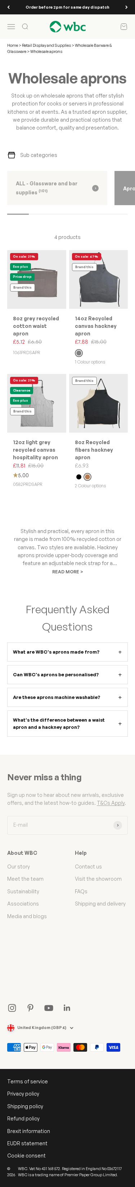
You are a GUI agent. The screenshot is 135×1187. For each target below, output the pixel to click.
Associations (23, 904)
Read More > (67, 571)
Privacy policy (23, 1094)
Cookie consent (26, 1155)
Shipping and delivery (100, 904)
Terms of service (27, 1081)
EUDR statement (27, 1143)
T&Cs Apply (111, 803)
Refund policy (23, 1118)
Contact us (88, 866)
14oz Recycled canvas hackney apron (96, 326)
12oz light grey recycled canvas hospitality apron (35, 449)
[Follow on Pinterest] (30, 1008)
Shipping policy (25, 1106)
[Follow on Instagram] (12, 1008)
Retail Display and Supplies (47, 45)
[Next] (126, 7)
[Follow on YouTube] (49, 1008)
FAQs (81, 891)
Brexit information (28, 1131)
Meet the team (25, 879)
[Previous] (8, 7)
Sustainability (23, 891)
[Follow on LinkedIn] (67, 1008)
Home (12, 45)
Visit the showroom (98, 879)
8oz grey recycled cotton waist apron (36, 326)
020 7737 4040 (72, 8)
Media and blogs (27, 916)
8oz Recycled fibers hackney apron (94, 449)
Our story (18, 866)
